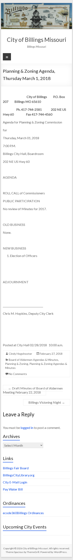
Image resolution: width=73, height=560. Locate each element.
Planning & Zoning (16, 363)
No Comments (18, 374)
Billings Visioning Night (46, 402)
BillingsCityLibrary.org (18, 475)
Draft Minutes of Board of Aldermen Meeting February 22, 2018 (33, 390)
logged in (26, 427)
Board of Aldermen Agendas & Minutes (33, 359)
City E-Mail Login (15, 482)
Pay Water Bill (13, 489)
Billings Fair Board (16, 468)
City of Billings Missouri (36, 39)
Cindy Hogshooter (20, 353)
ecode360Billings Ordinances (23, 513)
